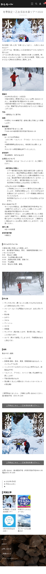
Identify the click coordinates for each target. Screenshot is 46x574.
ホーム (4, 539)
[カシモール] (7, 4)
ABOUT (4, 544)
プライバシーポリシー (10, 558)
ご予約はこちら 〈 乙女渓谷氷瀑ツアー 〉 (23, 405)
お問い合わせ (6, 549)
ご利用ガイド (6, 554)
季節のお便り (11, 484)
